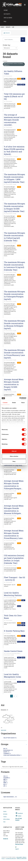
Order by (6, 45)
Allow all (14, 451)
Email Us (5, 838)
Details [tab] (14, 402)
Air (13, 27)
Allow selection (14, 456)
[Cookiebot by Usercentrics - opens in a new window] (19, 398)
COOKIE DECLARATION (11, 858)
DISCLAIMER (19, 857)
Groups (8, 27)
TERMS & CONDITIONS (21, 858)
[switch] (24, 434)
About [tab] (23, 402)
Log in (17, 849)
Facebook (20, 813)
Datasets (7, 14)
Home (6, 10)
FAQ (5, 21)
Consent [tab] (5, 402)
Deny (14, 461)
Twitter (19, 816)
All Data (5, 814)
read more (3, 730)
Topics (5, 816)
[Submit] (23, 39)
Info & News (8, 18)
